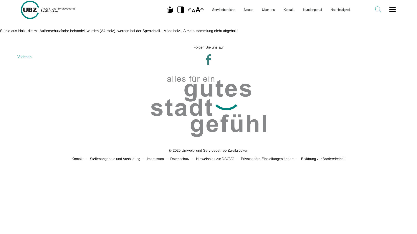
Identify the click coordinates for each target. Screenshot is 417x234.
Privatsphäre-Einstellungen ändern (268, 159)
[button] (180, 9)
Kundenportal (312, 9)
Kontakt (289, 9)
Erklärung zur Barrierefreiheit (323, 159)
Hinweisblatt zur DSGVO (215, 159)
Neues (248, 9)
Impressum (155, 159)
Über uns (268, 9)
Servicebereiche (223, 9)
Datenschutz (180, 159)
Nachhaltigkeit (341, 9)
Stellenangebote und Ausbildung (115, 159)
